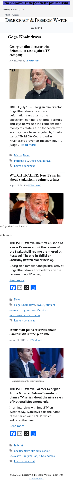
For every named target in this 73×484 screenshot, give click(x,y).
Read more (28, 145)
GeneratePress (36, 478)
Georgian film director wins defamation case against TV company (30, 50)
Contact (15, 15)
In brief (18, 445)
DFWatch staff (32, 60)
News (26, 155)
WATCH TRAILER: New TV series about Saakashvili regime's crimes (35, 177)
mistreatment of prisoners (25, 315)
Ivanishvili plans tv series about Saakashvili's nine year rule (33, 331)
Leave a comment (24, 166)
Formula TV (21, 161)
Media (18, 155)
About (7, 15)
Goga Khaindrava (40, 161)
